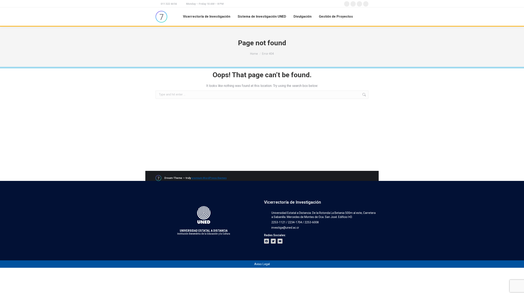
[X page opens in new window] (353, 4)
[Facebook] (266, 241)
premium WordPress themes (209, 177)
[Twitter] (273, 241)
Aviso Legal (262, 264)
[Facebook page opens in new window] (346, 4)
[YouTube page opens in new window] (365, 4)
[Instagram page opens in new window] (359, 4)
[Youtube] (280, 241)
